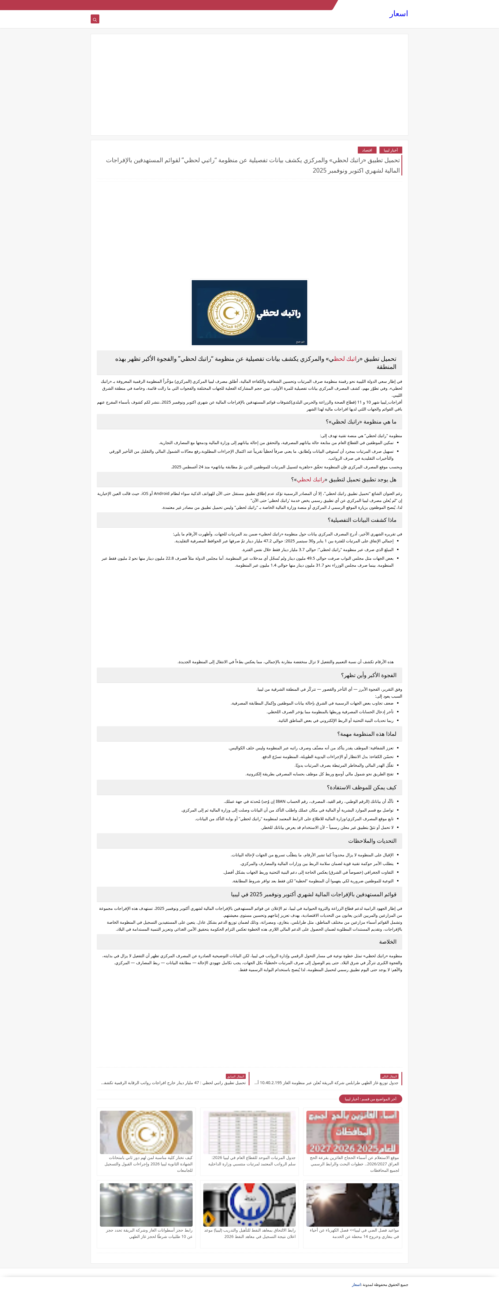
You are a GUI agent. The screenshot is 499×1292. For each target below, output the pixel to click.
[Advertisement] (249, 84)
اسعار (399, 13)
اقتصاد (367, 150)
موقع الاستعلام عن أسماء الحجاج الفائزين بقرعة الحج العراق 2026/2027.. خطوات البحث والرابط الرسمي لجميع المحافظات (354, 1164)
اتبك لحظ (345, 358)
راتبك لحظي (311, 479)
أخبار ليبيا (391, 150)
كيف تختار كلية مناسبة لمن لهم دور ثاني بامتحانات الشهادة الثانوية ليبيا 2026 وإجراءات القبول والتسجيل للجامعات (149, 1164)
